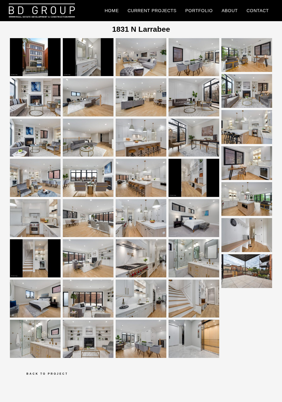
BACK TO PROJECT (47, 373)
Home (112, 10)
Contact (258, 10)
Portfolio (199, 10)
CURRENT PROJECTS (152, 10)
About (230, 10)
